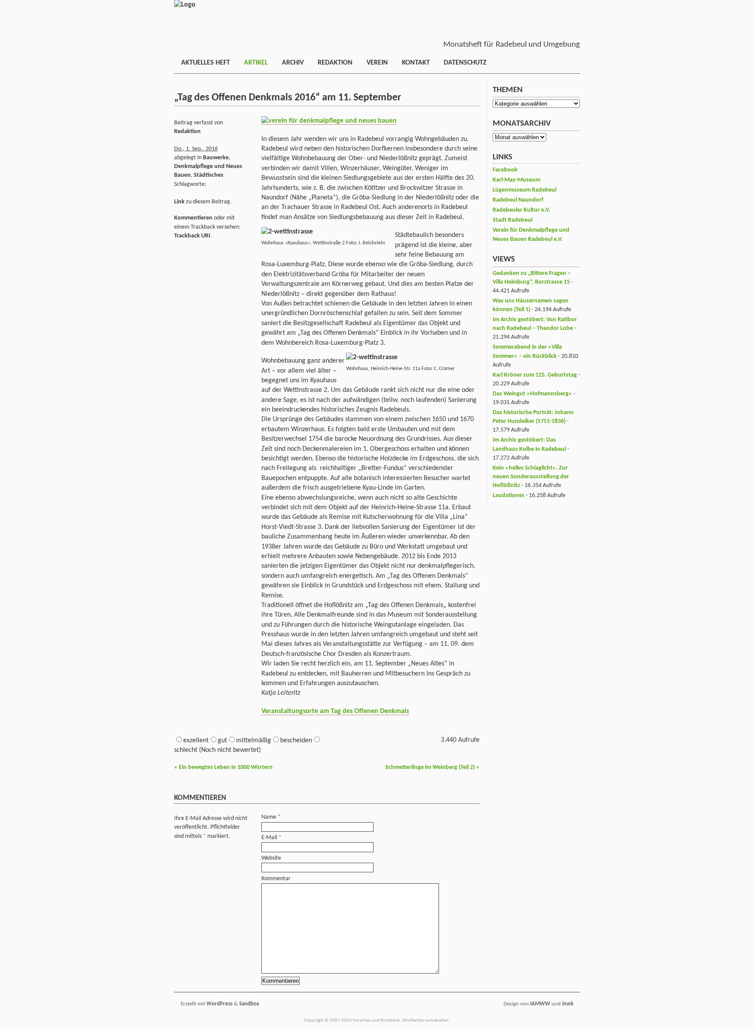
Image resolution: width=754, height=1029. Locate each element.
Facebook (505, 170)
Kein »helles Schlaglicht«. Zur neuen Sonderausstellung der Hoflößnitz (531, 477)
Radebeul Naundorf (518, 200)
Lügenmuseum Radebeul (524, 190)
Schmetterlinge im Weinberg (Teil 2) (432, 767)
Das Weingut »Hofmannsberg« (532, 394)
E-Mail (269, 837)
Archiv (293, 62)
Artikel (256, 62)
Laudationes (508, 495)
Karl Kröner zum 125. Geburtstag (535, 375)
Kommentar (276, 878)
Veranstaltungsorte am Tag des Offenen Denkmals (335, 711)
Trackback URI (192, 236)
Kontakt (416, 62)
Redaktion (335, 62)
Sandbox (249, 1004)
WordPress (219, 1004)
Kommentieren (193, 218)
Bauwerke (216, 157)
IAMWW (540, 1004)
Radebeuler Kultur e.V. (521, 210)
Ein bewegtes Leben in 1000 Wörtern (223, 767)
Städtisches (208, 175)
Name (268, 817)
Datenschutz (465, 62)
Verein (377, 62)
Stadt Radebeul (512, 220)
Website (271, 858)
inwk (567, 1004)
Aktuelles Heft (205, 62)
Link (179, 202)
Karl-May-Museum (516, 180)
